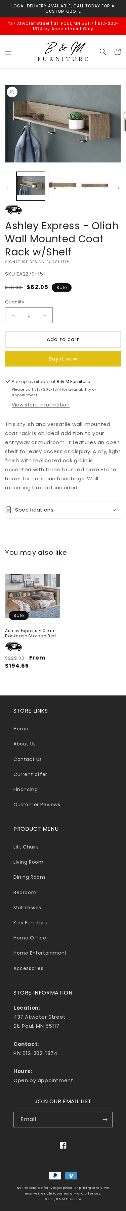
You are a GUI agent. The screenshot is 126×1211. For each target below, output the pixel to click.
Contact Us (27, 759)
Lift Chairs (26, 846)
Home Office (29, 937)
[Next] (118, 187)
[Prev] (7, 187)
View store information (41, 404)
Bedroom (24, 892)
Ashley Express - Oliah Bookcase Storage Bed (30, 633)
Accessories (28, 968)
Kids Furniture (30, 922)
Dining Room (29, 877)
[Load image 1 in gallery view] (30, 186)
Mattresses (27, 907)
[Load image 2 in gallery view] (62, 186)
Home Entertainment (40, 953)
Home (20, 728)
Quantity (14, 302)
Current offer (30, 774)
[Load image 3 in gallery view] (95, 186)
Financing (25, 789)
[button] (8, 51)
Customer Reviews (36, 804)
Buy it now (63, 358)
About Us (24, 743)
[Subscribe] (104, 1119)
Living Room (28, 862)
